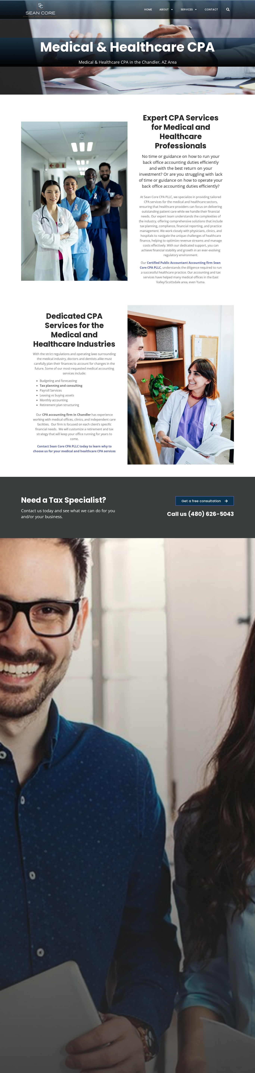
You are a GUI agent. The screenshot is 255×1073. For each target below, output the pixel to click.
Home (148, 9)
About (164, 9)
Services (187, 9)
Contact (211, 9)
